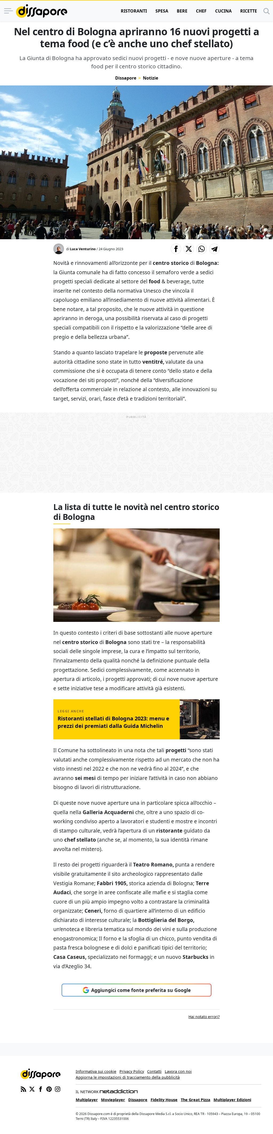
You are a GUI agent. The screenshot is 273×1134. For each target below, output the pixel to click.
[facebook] (40, 1089)
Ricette (248, 11)
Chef (201, 11)
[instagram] (57, 1089)
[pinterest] (49, 1089)
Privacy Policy (131, 1071)
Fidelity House (164, 1099)
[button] (176, 249)
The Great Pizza (195, 1099)
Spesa (161, 11)
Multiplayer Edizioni (232, 1099)
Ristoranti (134, 11)
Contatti (154, 1071)
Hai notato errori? (204, 1016)
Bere (182, 11)
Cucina (223, 11)
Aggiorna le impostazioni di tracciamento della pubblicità (128, 1077)
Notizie (150, 78)
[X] (32, 1089)
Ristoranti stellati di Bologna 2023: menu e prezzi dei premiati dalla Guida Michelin (113, 722)
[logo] (41, 11)
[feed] (23, 1089)
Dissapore (125, 78)
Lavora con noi (178, 1071)
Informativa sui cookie (96, 1071)
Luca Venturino (83, 248)
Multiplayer (87, 1099)
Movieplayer (113, 1099)
